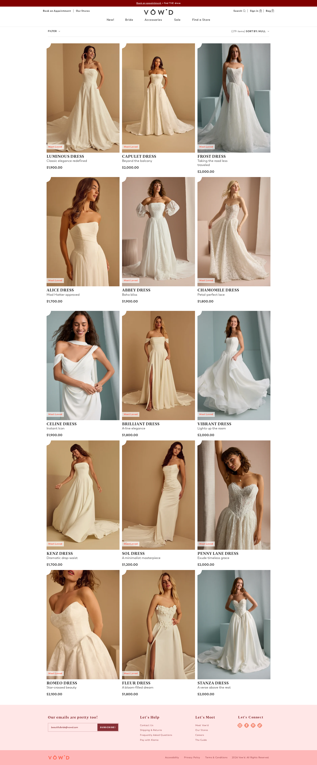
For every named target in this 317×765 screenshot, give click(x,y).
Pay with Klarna (149, 740)
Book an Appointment (57, 10)
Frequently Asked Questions (156, 735)
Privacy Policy (192, 757)
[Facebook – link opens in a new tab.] (246, 725)
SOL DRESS (133, 553)
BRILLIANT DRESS (140, 423)
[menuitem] (110, 20)
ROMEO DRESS (62, 682)
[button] (110, 20)
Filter (52, 31)
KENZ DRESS (60, 553)
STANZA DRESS (213, 682)
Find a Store (201, 20)
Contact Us (146, 725)
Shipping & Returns (151, 730)
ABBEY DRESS (136, 289)
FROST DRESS (211, 156)
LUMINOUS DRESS (65, 156)
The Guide (201, 740)
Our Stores (83, 10)
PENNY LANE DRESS (217, 553)
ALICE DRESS (60, 289)
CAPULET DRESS (139, 156)
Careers (199, 735)
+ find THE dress (158, 3)
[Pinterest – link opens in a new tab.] (253, 725)
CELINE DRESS (62, 423)
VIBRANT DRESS (214, 423)
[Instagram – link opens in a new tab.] (239, 725)
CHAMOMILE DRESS (218, 289)
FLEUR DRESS (136, 682)
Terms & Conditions (216, 757)
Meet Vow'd (202, 725)
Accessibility (172, 757)
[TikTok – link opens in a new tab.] (259, 725)
